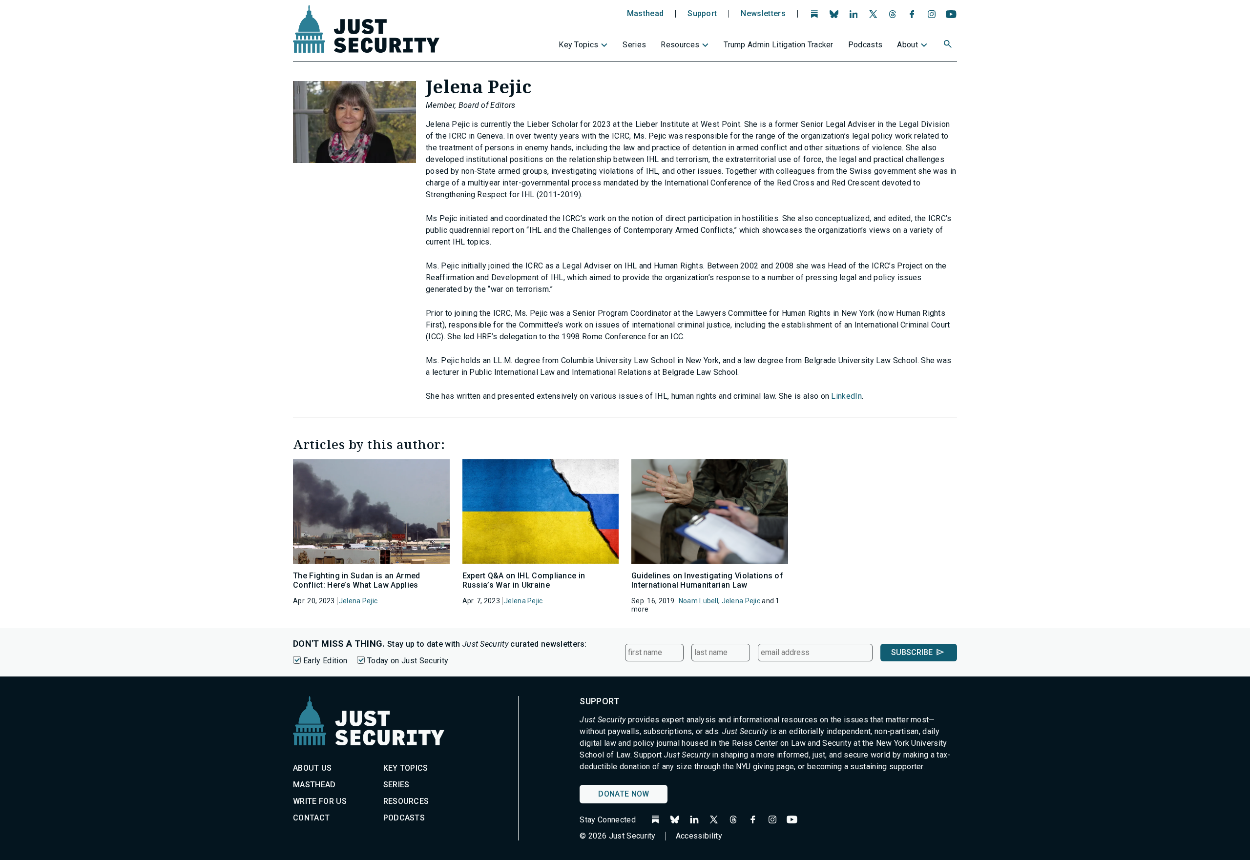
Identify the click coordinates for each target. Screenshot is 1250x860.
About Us (312, 768)
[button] (948, 45)
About (907, 44)
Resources (680, 44)
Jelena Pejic (358, 601)
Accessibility (699, 835)
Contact (311, 817)
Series (634, 44)
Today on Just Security (407, 660)
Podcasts (865, 44)
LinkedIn (846, 396)
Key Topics (578, 44)
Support (702, 14)
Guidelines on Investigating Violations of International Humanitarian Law (707, 580)
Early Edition (325, 660)
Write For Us (320, 801)
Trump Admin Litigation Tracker (778, 44)
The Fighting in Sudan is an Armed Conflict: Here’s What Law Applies (356, 580)
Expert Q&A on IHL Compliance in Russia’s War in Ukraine (523, 580)
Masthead (645, 14)
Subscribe (912, 652)
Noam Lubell (698, 601)
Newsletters (763, 14)
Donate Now (623, 794)
